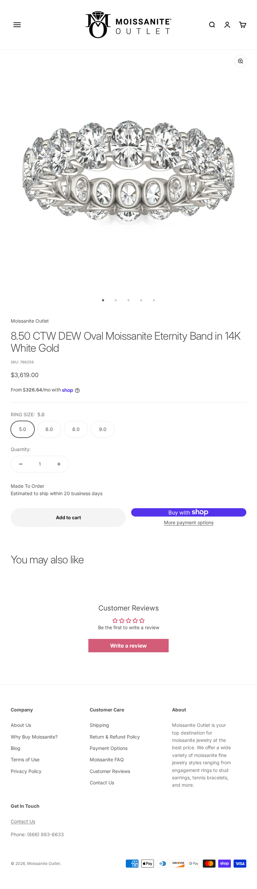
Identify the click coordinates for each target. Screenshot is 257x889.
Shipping (99, 725)
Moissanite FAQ (107, 759)
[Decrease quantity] (20, 464)
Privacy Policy (26, 771)
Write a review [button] (128, 645)
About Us (21, 725)
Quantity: (21, 449)
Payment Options (108, 748)
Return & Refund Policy (115, 737)
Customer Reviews (110, 771)
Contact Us (102, 782)
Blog (15, 748)
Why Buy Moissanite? (34, 737)
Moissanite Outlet (30, 321)
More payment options (188, 522)
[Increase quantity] (59, 464)
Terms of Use (25, 759)
